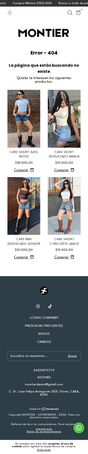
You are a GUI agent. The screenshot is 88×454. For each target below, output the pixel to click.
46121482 (44, 377)
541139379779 (44, 370)
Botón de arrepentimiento (44, 431)
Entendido (44, 450)
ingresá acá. (44, 429)
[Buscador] (70, 13)
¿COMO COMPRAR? (44, 317)
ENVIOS (44, 334)
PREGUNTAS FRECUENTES (44, 325)
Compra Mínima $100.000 (27, 3)
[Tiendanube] (44, 410)
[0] (77, 14)
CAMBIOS (44, 342)
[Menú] (10, 13)
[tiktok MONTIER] (50, 306)
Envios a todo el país (69, 3)
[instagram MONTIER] (38, 306)
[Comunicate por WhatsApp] (78, 427)
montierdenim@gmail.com (44, 384)
